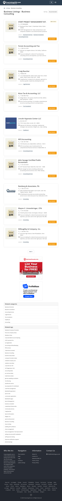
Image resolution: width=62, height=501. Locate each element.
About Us (34, 454)
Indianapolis (31, 484)
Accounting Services (23, 37)
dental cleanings (8, 442)
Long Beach (8, 490)
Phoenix (37, 482)
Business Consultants (39, 34)
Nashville (40, 486)
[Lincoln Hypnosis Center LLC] (11, 123)
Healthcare (26, 130)
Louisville (18, 488)
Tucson (37, 488)
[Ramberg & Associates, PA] (11, 190)
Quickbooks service (9, 383)
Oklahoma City (52, 486)
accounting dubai (9, 370)
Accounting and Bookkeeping (11, 345)
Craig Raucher (8, 411)
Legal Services (26, 84)
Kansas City (54, 488)
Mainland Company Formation (12, 330)
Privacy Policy (35, 462)
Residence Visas (8, 335)
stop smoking (8, 424)
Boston (28, 486)
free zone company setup (10, 332)
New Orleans (36, 492)
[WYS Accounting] (11, 143)
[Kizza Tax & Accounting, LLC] (11, 98)
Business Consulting (9, 353)
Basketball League (9, 398)
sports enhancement (9, 419)
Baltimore (12, 488)
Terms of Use (35, 460)
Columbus (37, 484)
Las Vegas (6, 488)
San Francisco (24, 484)
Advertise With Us (36, 458)
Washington (23, 486)
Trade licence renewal (10, 350)
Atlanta (18, 490)
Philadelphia (31, 482)
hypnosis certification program (12, 439)
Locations (20, 460)
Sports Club (7, 393)
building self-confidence (10, 426)
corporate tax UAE (9, 365)
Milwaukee (24, 488)
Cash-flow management (10, 388)
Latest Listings (21, 462)
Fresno (41, 488)
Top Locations (21, 454)
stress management (9, 429)
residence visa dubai (9, 363)
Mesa (13, 490)
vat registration (8, 342)
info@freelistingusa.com (54, 454)
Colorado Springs (25, 490)
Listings (8, 8)
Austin (11, 484)
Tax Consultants (27, 106)
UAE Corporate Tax (9, 340)
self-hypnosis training (10, 436)
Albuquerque (31, 488)
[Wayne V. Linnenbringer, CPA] (11, 212)
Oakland (54, 490)
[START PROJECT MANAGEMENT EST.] (11, 26)
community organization (10, 396)
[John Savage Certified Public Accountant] (11, 164)
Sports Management (9, 401)
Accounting (26, 199)
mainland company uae (10, 360)
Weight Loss (7, 416)
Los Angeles (13, 482)
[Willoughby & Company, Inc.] (11, 233)
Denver (7, 486)
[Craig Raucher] (11, 75)
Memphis (34, 486)
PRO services (8, 348)
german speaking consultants (11, 378)
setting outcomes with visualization (13, 434)
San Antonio (43, 482)
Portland (45, 486)
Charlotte (50, 484)
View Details (52, 39)
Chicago (19, 482)
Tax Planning (8, 381)
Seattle (55, 484)
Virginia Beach (33, 490)
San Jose (6, 484)
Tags (19, 458)
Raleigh (39, 490)
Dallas (55, 482)
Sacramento (47, 488)
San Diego (50, 482)
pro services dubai (9, 373)
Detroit (17, 486)
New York (7, 482)
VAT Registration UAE (10, 368)
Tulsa (25, 492)
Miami (49, 490)
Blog (19, 456)
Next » (31, 251)
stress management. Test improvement (14, 431)
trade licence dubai (9, 376)
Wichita (29, 492)
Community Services (9, 409)
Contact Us (35, 456)
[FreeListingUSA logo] (12, 2)
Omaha (44, 490)
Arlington (42, 492)
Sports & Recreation (9, 414)
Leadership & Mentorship (10, 406)
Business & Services (27, 34)
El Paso (12, 486)
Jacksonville (16, 484)
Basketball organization (10, 391)
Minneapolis (20, 492)
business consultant (9, 403)
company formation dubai (11, 358)
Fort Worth (44, 484)
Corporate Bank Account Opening (12, 337)
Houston (25, 482)
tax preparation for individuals (12, 386)
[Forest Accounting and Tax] (11, 50)
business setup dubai (10, 355)
